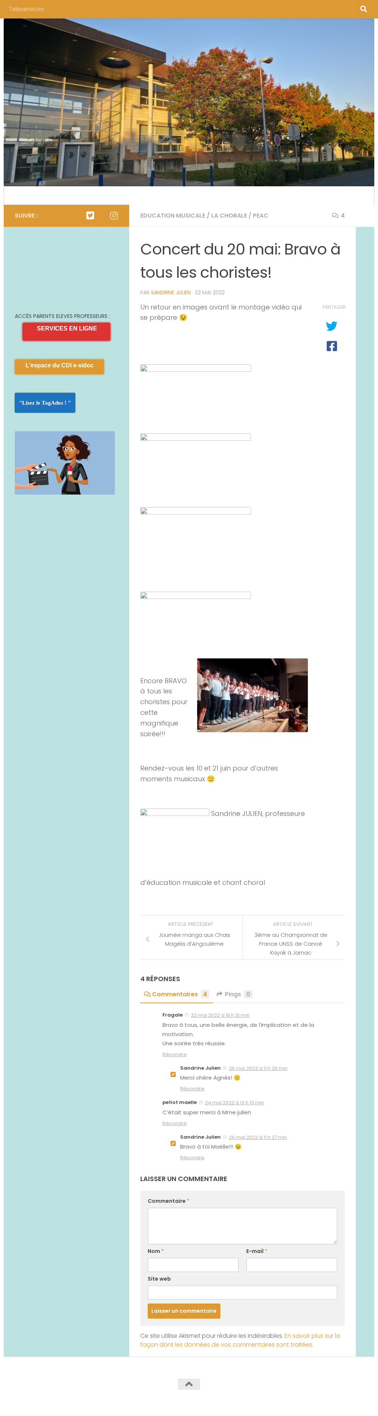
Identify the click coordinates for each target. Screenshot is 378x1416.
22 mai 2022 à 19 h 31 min (220, 1015)
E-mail (256, 1251)
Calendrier (29, 195)
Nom (156, 1251)
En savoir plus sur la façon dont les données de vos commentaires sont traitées (240, 1340)
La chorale (229, 215)
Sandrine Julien (171, 292)
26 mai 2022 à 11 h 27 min (258, 1137)
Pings (237, 994)
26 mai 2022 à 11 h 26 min (258, 1068)
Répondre (174, 1054)
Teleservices (26, 9)
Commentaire (168, 1201)
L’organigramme (77, 195)
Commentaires (179, 994)
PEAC (260, 215)
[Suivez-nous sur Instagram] (113, 215)
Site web (159, 1278)
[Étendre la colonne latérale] (365, 216)
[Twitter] (90, 215)
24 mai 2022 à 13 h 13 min (234, 1102)
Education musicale (172, 215)
